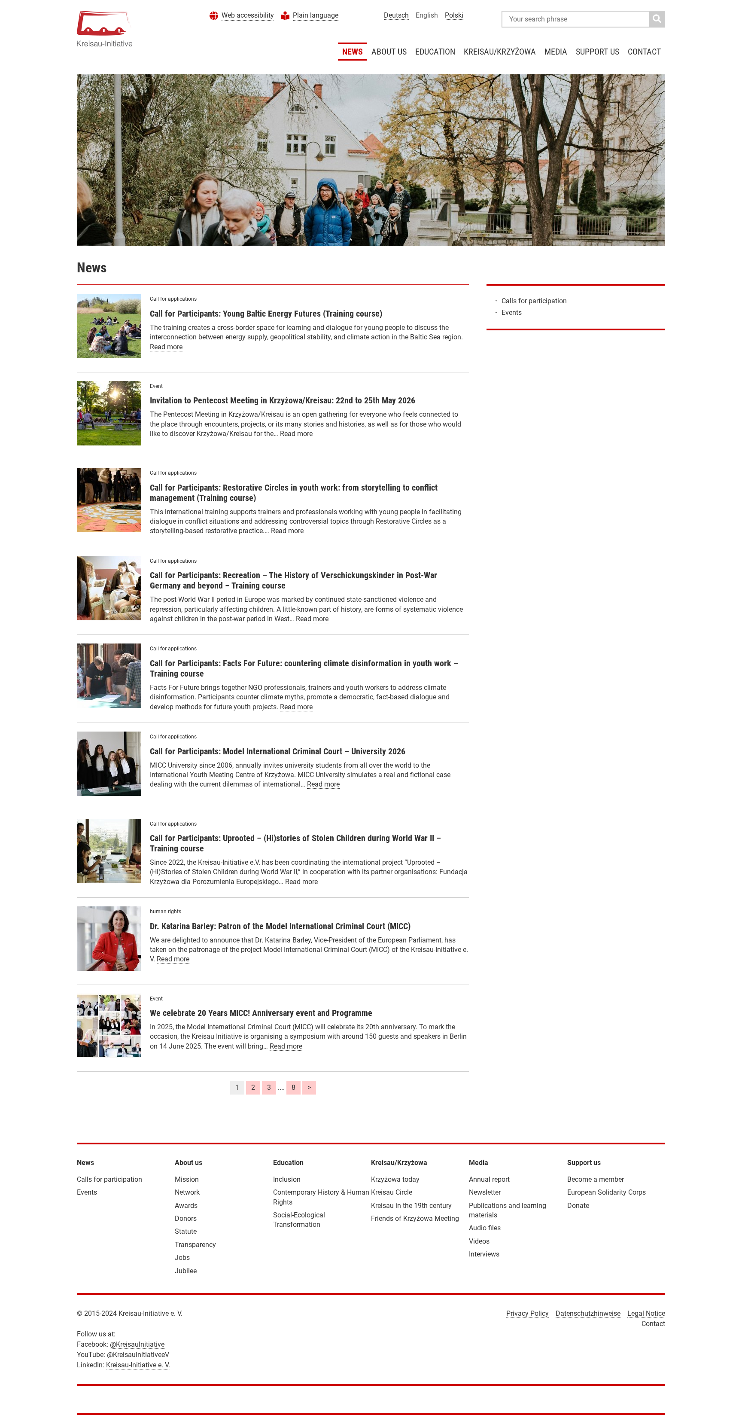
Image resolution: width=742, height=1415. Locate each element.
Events (512, 312)
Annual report (489, 1179)
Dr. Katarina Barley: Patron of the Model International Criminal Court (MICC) (280, 926)
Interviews (484, 1254)
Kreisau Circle (391, 1192)
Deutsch (396, 15)
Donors (186, 1218)
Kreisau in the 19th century (411, 1206)
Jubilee (186, 1271)
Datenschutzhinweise (588, 1313)
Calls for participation (534, 301)
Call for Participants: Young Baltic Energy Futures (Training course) (266, 313)
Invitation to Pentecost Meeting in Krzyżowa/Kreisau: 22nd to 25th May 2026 (282, 400)
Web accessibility (248, 15)
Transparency (195, 1245)
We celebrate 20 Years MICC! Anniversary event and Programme (261, 1013)
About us (389, 51)
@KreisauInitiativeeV (138, 1355)
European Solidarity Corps (606, 1192)
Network (187, 1192)
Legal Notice (646, 1313)
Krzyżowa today (395, 1179)
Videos (479, 1241)
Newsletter (485, 1192)
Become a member (595, 1179)
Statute (186, 1231)
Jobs (182, 1257)
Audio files (485, 1228)
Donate (578, 1206)
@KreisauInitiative (137, 1344)
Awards (186, 1206)
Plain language (315, 15)
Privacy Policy (527, 1313)
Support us (597, 51)
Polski (454, 15)
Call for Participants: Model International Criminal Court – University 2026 (277, 751)
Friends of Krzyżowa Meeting (415, 1218)
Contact (644, 51)
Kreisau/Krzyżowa (500, 51)
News (352, 51)
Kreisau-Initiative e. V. (138, 1365)
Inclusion (287, 1179)
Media (555, 51)
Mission (187, 1179)
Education (435, 51)
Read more (166, 347)
